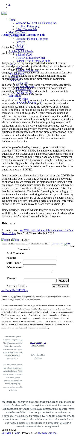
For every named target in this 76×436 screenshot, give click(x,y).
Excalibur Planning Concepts (32, 38)
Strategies (21, 45)
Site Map (6, 432)
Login (16, 432)
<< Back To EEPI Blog (14, 290)
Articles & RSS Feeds (20, 51)
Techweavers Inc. (47, 432)
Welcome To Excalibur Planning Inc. (36, 22)
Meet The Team (17, 32)
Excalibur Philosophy (28, 26)
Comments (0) (57, 244)
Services (20, 41)
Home (11, 19)
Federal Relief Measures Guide (33, 60)
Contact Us (22, 83)
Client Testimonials (26, 29)
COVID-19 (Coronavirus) (30, 57)
